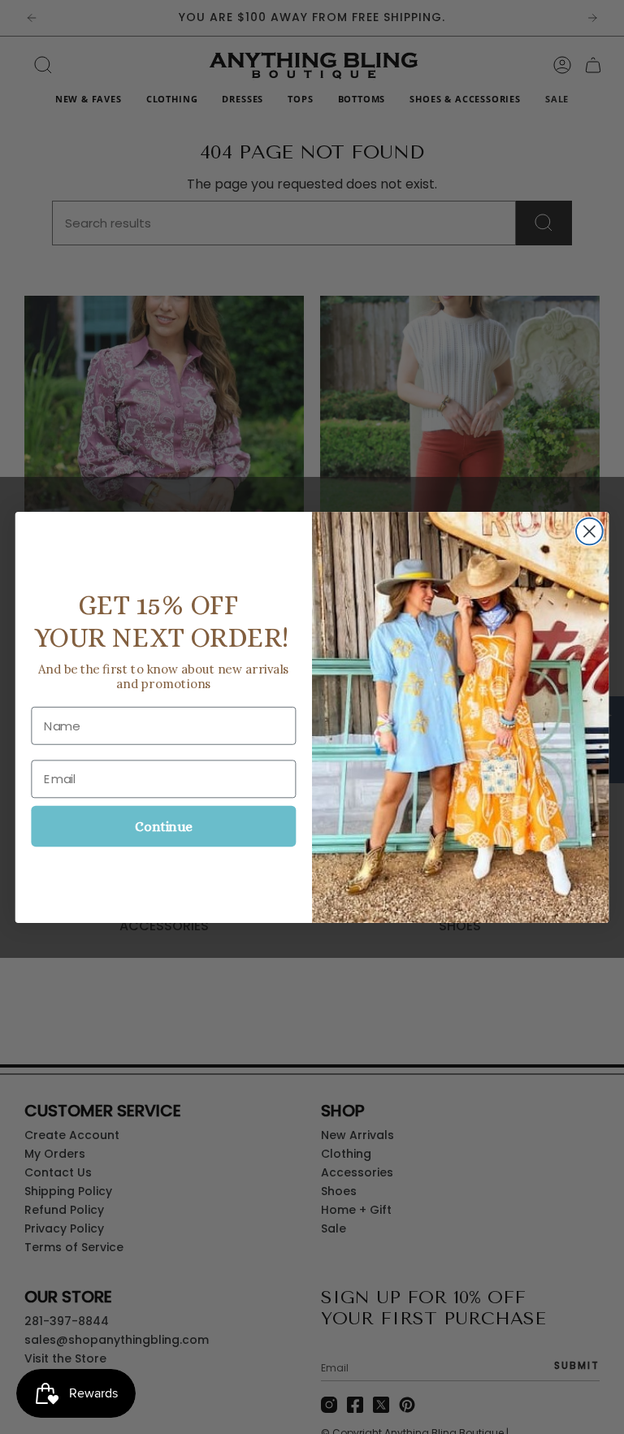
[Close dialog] (589, 531)
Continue (163, 826)
